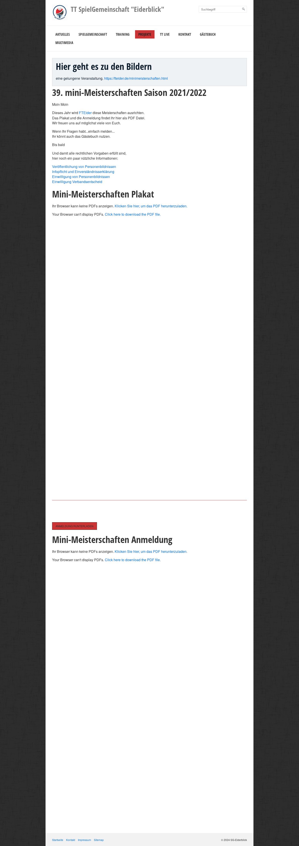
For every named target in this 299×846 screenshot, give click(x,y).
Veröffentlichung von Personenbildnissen (84, 166)
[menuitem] (62, 34)
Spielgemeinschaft (93, 34)
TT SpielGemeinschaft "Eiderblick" (117, 9)
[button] (74, 526)
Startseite (57, 840)
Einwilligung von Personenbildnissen (81, 176)
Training (123, 34)
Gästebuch (208, 34)
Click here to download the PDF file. (133, 214)
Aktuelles (62, 34)
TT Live (165, 34)
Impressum (84, 840)
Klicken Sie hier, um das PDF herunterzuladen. (151, 205)
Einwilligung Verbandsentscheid (77, 181)
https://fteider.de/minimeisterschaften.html (136, 78)
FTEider (85, 112)
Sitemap (99, 840)
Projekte (144, 34)
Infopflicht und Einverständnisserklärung (83, 171)
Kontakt (184, 34)
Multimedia (64, 42)
